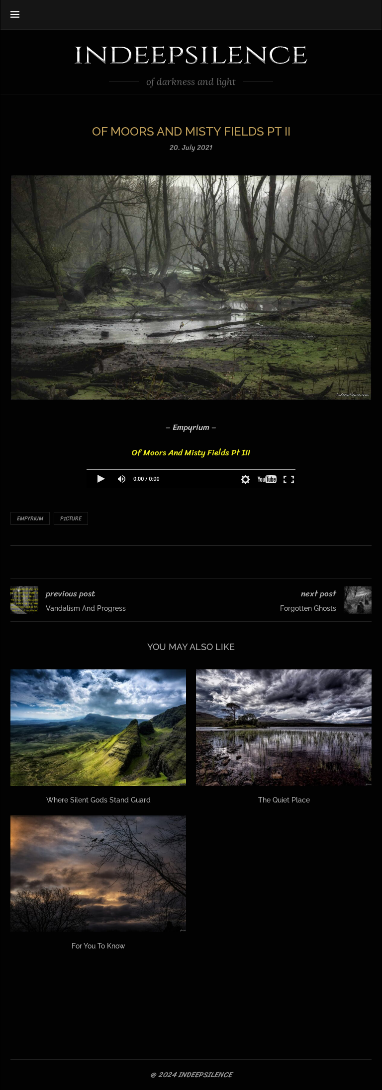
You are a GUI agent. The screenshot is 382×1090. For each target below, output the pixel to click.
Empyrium (30, 518)
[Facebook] (331, 13)
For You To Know (98, 946)
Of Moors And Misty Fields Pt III (191, 452)
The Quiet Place (284, 800)
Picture (71, 518)
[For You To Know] (98, 873)
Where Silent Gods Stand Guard (98, 800)
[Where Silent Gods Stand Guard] (98, 727)
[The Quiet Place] (284, 727)
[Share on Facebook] (179, 562)
